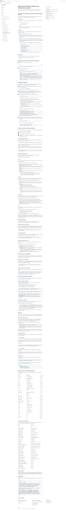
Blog (35, 508)
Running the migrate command (23, 281)
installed (24, 22)
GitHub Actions (3, 4)
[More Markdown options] (51, 6)
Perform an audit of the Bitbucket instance (26, 128)
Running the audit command (22, 138)
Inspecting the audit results (22, 153)
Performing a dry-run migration (24, 253)
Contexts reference (21, 41)
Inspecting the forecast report (23, 240)
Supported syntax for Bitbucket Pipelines (26, 370)
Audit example (20, 355)
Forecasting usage (21, 219)
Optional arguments (21, 333)
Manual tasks (20, 54)
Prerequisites (20, 19)
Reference (20, 312)
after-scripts (23, 39)
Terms (23, 508)
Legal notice (20, 476)
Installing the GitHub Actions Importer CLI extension (28, 60)
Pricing (30, 508)
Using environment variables (23, 317)
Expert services (33, 508)
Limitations (20, 30)
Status (28, 508)
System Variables (21, 470)
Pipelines (19, 159)
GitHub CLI (21, 24)
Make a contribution (35, 503)
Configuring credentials (22, 82)
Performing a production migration (25, 276)
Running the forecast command (23, 224)
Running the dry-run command (23, 259)
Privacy (26, 508)
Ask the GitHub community (50, 501)
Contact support (48, 502)
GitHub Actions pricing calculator (24, 250)
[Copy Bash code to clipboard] (41, 64)
